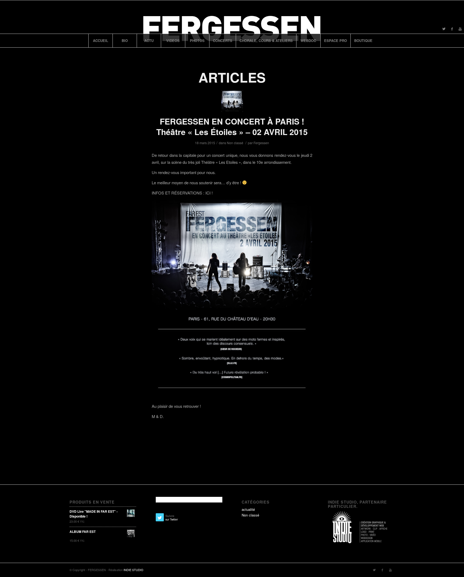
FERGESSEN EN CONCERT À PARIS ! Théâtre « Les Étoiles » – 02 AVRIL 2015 (232, 126)
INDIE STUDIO (133, 570)
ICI (208, 193)
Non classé (235, 142)
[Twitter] (444, 29)
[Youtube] (460, 29)
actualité (248, 509)
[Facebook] (452, 29)
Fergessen (261, 142)
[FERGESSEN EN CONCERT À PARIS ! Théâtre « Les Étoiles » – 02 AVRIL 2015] (232, 101)
